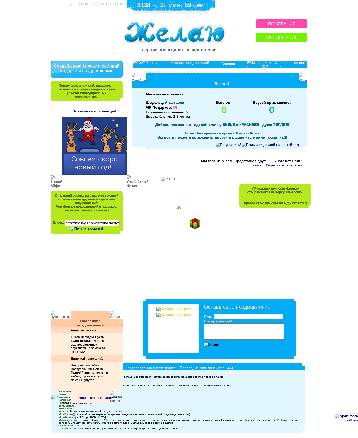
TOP (264, 67)
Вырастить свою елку (284, 165)
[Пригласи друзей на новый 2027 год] (270, 145)
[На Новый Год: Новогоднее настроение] (281, 40)
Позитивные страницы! (94, 111)
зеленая (64, 411)
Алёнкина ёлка (68, 428)
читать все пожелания (96, 398)
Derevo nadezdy (69, 425)
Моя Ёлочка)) (67, 414)
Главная (228, 64)
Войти (190, 72)
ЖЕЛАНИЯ (65, 408)
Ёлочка (58, 223)
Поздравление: (218, 321)
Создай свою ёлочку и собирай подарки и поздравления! (87, 68)
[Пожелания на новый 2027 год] (281, 27)
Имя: (208, 316)
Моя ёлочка (66, 417)
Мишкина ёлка (68, 420)
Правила (152, 72)
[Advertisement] (84, 275)
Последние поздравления (90, 323)
